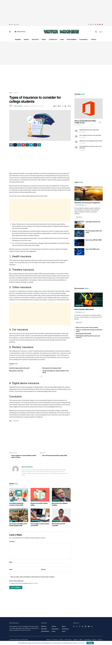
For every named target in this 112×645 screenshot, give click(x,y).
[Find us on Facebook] (73, 626)
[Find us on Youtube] (100, 24)
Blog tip (94, 639)
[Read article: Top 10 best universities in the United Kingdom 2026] (18, 515)
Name (10, 562)
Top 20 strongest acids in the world (19, 368)
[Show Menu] (10, 31)
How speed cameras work (93, 222)
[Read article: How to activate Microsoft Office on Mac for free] (88, 108)
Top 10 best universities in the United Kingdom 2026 (18, 524)
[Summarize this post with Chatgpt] (35, 144)
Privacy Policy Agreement (16, 581)
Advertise (48, 639)
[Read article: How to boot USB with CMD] (79, 242)
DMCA (80, 639)
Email (10, 569)
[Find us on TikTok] (102, 24)
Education (35, 39)
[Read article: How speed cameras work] (79, 224)
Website (43, 569)
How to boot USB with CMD (94, 240)
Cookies (61, 639)
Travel (43, 39)
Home (10, 92)
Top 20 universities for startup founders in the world (55, 371)
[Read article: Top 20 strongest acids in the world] (79, 233)
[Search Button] (96, 32)
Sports (93, 39)
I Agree (90, 643)
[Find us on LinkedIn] (95, 24)
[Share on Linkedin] (19, 144)
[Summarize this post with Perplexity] (39, 144)
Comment (12, 541)
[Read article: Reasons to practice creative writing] (40, 494)
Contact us (100, 639)
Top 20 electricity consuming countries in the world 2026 (90, 147)
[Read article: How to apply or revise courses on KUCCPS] (40, 515)
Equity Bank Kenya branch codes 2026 (89, 130)
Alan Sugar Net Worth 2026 (83, 333)
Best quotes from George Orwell (51, 368)
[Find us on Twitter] (91, 24)
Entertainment (71, 39)
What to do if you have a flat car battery (87, 327)
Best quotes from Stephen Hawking (60, 504)
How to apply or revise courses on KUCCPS (40, 524)
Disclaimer (54, 639)
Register (17, 24)
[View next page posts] (41, 376)
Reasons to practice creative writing (39, 504)
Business (18, 39)
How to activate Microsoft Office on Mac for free (85, 122)
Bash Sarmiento (18, 106)
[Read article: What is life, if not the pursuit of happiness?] (88, 193)
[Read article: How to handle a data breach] (88, 300)
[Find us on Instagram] (93, 24)
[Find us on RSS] (91, 626)
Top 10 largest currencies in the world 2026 (90, 135)
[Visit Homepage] (61, 31)
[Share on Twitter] (15, 144)
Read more (79, 217)
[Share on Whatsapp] (27, 144)
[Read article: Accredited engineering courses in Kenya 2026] (18, 494)
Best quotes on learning (16, 371)
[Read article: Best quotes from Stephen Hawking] (61, 494)
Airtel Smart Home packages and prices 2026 (90, 141)
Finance (26, 39)
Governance (83, 39)
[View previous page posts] (38, 376)
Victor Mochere (80, 205)
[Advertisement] (56, 11)
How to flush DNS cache (92, 249)
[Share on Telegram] (31, 144)
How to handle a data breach (84, 309)
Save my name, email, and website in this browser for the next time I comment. (33, 577)
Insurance (15, 420)
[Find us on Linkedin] (82, 626)
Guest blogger (87, 639)
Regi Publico (79, 312)
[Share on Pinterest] (23, 144)
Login (11, 24)
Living (62, 39)
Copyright (75, 639)
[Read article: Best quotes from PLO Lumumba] (61, 515)
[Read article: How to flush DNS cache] (79, 251)
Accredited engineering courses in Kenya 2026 (16, 504)
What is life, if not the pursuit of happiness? (87, 203)
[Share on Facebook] (11, 144)
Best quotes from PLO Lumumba (58, 524)
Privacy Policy (34, 583)
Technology (53, 39)
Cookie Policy (81, 643)
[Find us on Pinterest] (97, 24)
